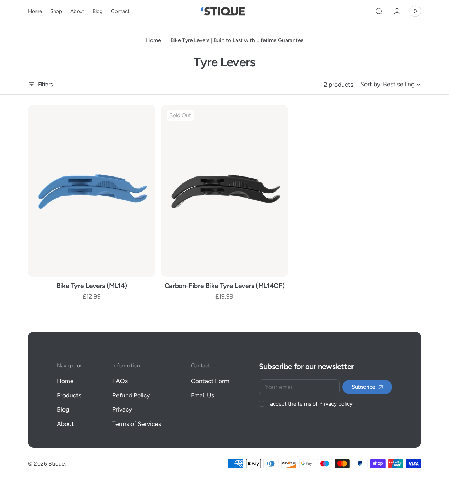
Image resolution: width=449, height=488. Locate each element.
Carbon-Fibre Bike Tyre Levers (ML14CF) (224, 286)
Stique (56, 463)
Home (153, 40)
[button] (378, 11)
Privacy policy (336, 403)
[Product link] (91, 191)
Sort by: (371, 84)
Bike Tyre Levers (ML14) (91, 286)
